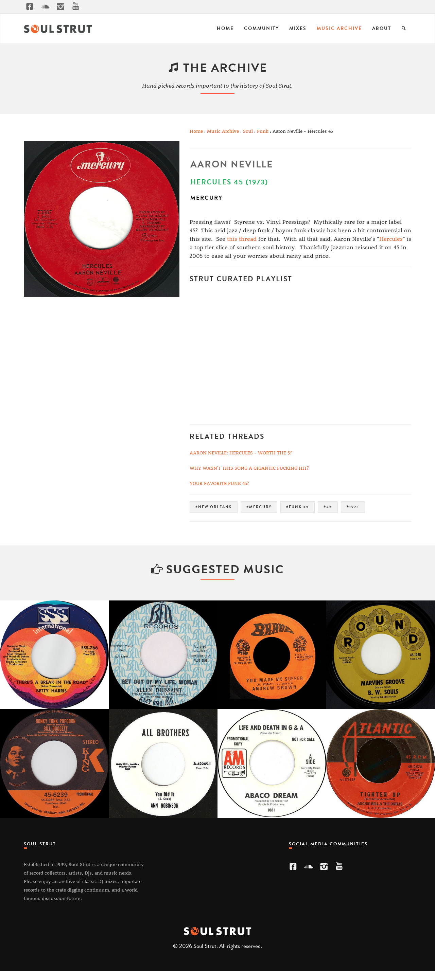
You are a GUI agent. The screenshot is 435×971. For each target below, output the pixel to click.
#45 (328, 507)
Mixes (298, 28)
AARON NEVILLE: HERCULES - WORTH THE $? (241, 452)
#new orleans (213, 507)
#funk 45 (297, 507)
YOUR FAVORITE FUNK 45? (219, 483)
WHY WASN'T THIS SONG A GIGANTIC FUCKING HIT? (249, 468)
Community (261, 28)
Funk (262, 131)
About (381, 28)
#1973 (353, 507)
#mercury (259, 507)
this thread (242, 238)
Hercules (391, 238)
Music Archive (339, 28)
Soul (248, 131)
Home (225, 28)
